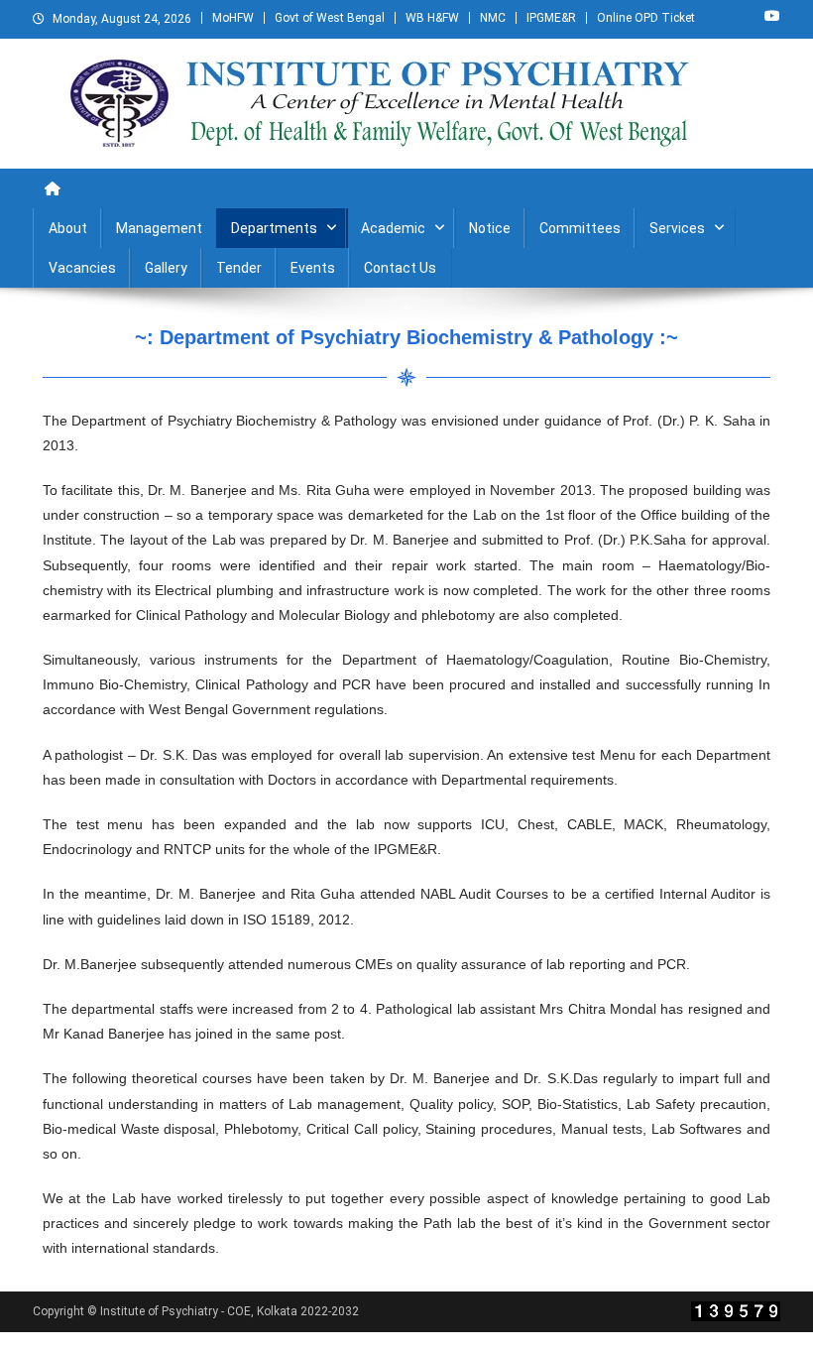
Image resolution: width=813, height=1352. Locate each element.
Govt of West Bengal (330, 18)
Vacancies (82, 268)
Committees (580, 228)
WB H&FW (432, 18)
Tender (239, 268)
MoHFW (233, 18)
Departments (274, 228)
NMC (493, 18)
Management (159, 228)
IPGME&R (551, 18)
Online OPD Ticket (646, 18)
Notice (490, 228)
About (68, 228)
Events (312, 268)
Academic (393, 228)
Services (677, 228)
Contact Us (400, 268)
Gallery (166, 268)
